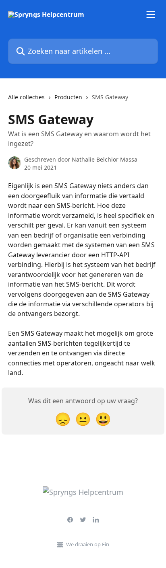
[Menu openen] (150, 14)
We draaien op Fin (87, 544)
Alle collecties (26, 97)
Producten (68, 97)
